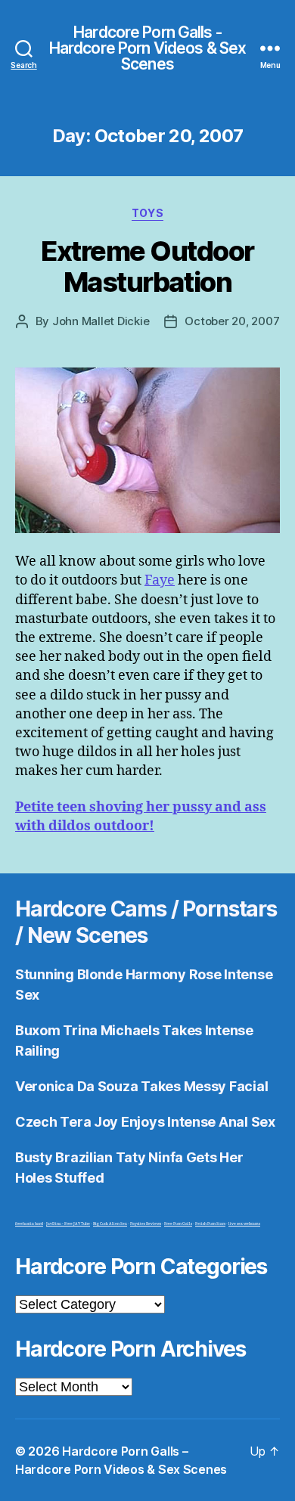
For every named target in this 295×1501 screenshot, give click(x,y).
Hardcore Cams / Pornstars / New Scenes (146, 922)
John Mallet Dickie (100, 321)
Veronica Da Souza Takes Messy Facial (141, 1086)
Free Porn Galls (178, 1224)
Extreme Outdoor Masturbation (147, 266)
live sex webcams (244, 1224)
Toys (147, 212)
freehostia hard (29, 1224)
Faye (159, 580)
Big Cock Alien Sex (110, 1224)
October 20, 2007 (232, 321)
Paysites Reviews (145, 1224)
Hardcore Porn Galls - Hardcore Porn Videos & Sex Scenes (147, 48)
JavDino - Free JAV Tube (68, 1224)
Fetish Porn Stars (210, 1224)
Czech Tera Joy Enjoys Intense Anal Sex (145, 1122)
